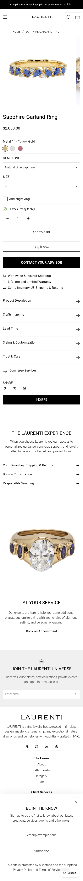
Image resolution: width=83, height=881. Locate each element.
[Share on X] (14, 389)
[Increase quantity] (28, 218)
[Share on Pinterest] (24, 389)
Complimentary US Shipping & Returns (35, 288)
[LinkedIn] (46, 746)
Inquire (41, 399)
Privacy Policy (22, 870)
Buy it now (41, 247)
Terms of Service (50, 870)
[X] (26, 746)
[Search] (68, 16)
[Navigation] (5, 17)
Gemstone (11, 158)
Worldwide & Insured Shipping (29, 276)
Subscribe (41, 851)
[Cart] (77, 16)
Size (6, 177)
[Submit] (75, 694)
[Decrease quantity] (7, 218)
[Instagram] (36, 746)
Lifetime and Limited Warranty (30, 282)
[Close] (75, 801)
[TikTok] (56, 746)
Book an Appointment (41, 631)
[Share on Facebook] (5, 389)
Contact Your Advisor (41, 262)
